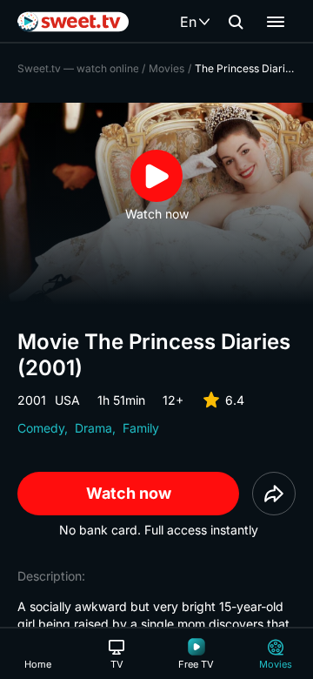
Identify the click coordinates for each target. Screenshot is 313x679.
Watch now (128, 493)
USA (67, 400)
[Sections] (276, 22)
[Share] (274, 493)
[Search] (236, 22)
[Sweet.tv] (73, 21)
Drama (93, 427)
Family (141, 427)
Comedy (40, 427)
